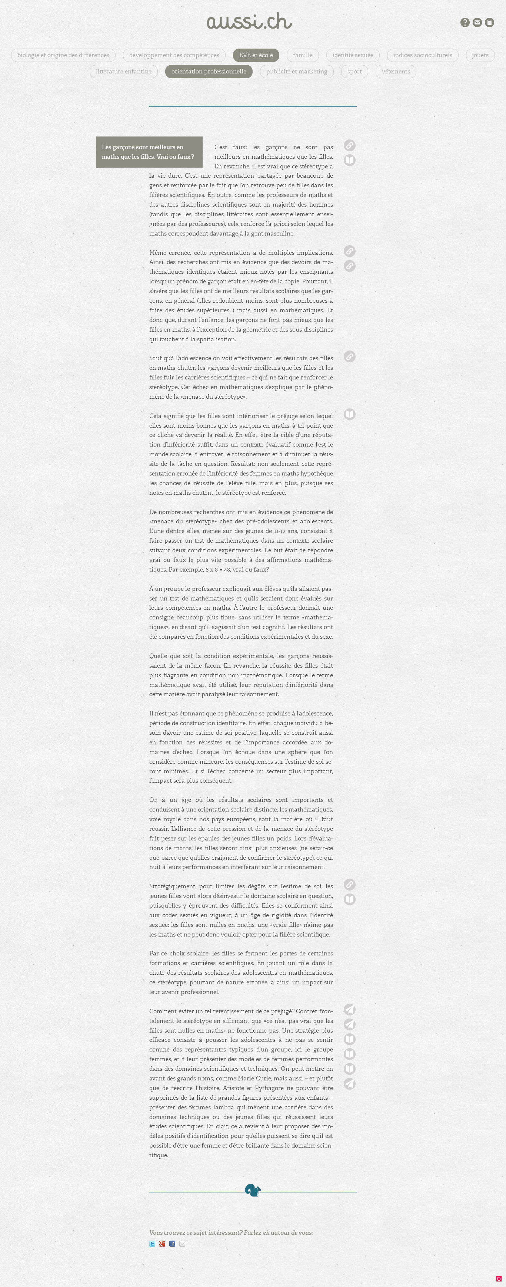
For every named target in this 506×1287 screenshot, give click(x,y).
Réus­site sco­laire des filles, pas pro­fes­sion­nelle (350, 251)
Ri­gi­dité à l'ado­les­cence (350, 885)
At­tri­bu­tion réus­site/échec (350, 356)
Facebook (172, 1244)
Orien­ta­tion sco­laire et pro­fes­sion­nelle (350, 145)
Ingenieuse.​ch (350, 1010)
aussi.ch (253, 20)
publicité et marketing (296, 71)
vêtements (396, 71)
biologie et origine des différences (63, 55)
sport (354, 71)
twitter (152, 1244)
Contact (477, 22)
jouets (480, 55)
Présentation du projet (465, 22)
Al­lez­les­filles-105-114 (350, 160)
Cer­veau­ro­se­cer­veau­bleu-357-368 (350, 899)
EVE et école (256, 55)
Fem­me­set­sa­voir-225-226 (350, 1039)
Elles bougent (350, 1084)
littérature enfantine (124, 71)
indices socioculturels (422, 55)
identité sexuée (353, 55)
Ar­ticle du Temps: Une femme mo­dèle (350, 1024)
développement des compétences (174, 55)
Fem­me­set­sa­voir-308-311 (350, 1054)
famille (303, 55)
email (182, 1244)
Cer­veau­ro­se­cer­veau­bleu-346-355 (350, 414)
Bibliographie (489, 22)
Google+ (162, 1244)
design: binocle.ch (501, 1281)
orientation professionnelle (209, 71)
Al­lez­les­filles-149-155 (350, 1069)
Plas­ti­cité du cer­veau (350, 266)
